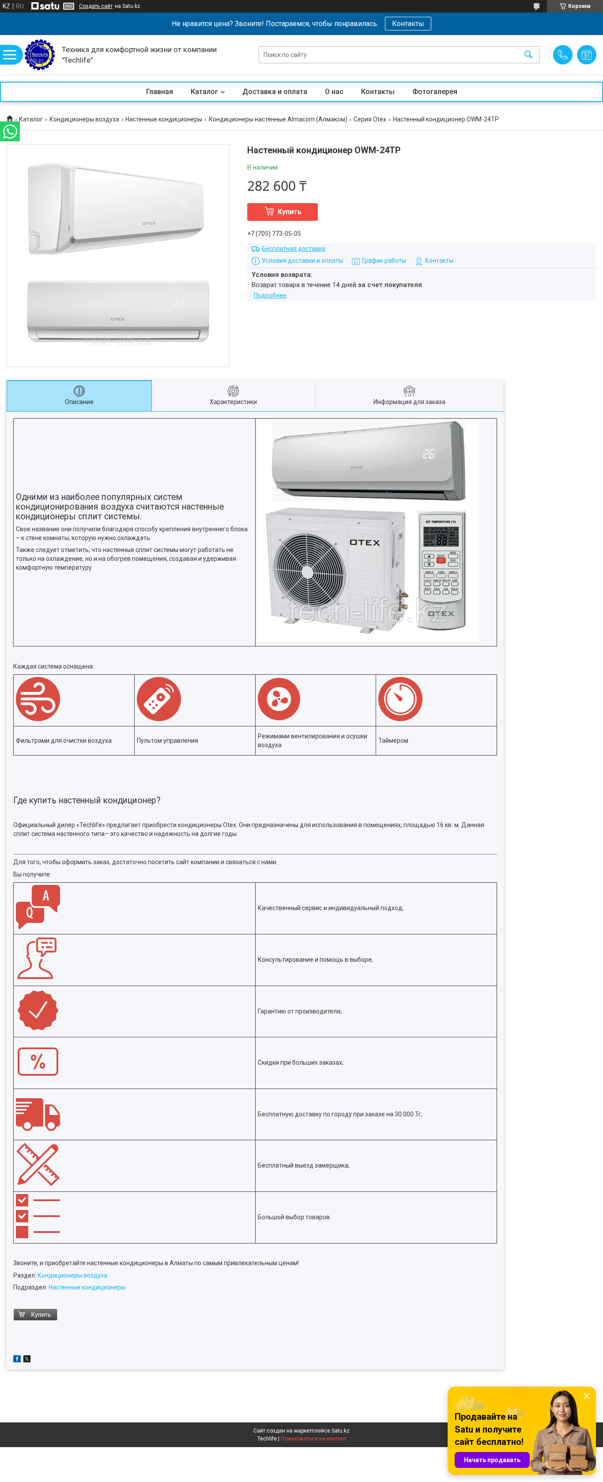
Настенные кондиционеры (163, 119)
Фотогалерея (434, 91)
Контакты (408, 23)
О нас (334, 91)
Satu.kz (341, 1431)
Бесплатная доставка (293, 248)
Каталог (204, 91)
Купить (290, 212)
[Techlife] (39, 54)
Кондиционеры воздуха (84, 119)
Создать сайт (96, 6)
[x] (26, 1360)
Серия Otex (370, 119)
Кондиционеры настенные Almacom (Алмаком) (278, 119)
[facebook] (17, 1360)
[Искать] (528, 55)
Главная (159, 91)
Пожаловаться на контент (313, 1439)
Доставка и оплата (274, 91)
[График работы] (586, 54)
